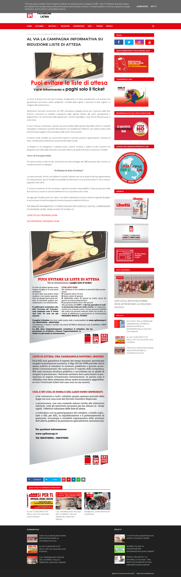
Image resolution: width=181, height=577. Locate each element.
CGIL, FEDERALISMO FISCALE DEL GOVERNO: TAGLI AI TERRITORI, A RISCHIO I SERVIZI (68, 515)
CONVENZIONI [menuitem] (78, 26)
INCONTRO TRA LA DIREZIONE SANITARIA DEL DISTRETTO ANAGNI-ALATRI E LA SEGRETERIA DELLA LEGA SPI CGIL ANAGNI (140, 326)
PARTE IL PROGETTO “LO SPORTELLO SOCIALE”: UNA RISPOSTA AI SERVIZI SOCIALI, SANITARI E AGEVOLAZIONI (139, 561)
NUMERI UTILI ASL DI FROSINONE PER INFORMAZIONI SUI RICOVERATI (140, 548)
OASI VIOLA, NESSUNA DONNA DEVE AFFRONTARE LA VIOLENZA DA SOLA (132, 304)
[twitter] (129, 42)
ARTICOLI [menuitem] (52, 26)
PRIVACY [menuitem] (99, 26)
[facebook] (118, 42)
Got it (154, 6)
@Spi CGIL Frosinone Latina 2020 (123, 573)
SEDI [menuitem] (89, 26)
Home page (31, 34)
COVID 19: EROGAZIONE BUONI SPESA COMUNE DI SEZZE (140, 537)
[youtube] (149, 42)
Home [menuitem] (29, 26)
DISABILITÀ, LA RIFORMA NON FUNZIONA (97, 513)
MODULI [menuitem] (109, 26)
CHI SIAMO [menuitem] (39, 26)
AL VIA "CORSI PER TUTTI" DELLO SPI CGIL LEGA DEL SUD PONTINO (38, 514)
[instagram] (139, 42)
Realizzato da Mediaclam (145, 573)
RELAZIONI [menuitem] (65, 26)
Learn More (142, 6)
